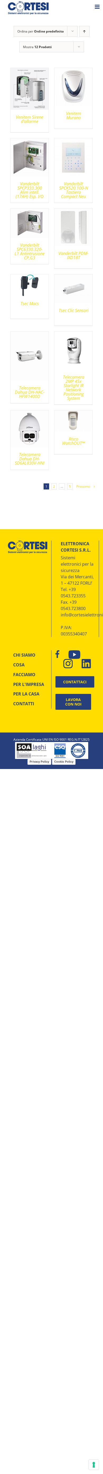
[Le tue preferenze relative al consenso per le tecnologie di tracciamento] (94, 1465)
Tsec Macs (29, 303)
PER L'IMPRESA (28, 684)
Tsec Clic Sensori (73, 310)
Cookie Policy (63, 761)
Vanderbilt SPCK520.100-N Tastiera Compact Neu (73, 190)
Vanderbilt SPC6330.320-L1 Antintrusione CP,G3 (30, 251)
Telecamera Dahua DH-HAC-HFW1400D (29, 392)
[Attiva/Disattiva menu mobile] (97, 7)
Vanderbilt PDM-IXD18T (73, 255)
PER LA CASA (26, 694)
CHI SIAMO (24, 655)
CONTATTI (23, 704)
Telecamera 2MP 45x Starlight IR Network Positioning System (73, 387)
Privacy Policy (39, 761)
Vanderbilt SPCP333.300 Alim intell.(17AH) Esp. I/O (30, 190)
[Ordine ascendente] (84, 31)
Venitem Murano (73, 116)
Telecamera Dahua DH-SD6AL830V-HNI (29, 459)
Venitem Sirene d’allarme (29, 119)
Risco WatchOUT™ (73, 441)
